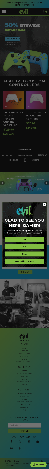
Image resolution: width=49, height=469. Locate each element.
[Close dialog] (44, 204)
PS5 (24, 239)
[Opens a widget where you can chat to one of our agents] (38, 465)
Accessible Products (24, 261)
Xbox (24, 254)
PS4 (25, 247)
